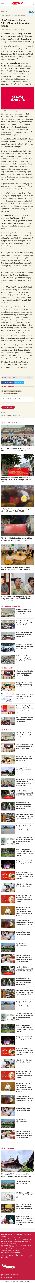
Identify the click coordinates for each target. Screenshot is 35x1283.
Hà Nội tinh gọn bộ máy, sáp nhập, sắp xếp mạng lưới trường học (24, 685)
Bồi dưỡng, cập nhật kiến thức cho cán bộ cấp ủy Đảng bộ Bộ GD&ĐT (24, 673)
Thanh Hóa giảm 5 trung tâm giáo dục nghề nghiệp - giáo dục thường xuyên (24, 623)
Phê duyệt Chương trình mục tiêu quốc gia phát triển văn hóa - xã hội (24, 770)
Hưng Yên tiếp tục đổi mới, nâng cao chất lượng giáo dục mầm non (24, 719)
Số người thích (16, 415)
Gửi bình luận (8, 407)
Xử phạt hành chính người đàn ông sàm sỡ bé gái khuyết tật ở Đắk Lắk (16, 510)
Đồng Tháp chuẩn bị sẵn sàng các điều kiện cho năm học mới (24, 634)
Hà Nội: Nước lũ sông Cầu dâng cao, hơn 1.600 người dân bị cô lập (24, 828)
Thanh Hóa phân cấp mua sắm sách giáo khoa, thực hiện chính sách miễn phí (24, 816)
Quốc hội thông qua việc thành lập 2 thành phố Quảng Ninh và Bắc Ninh (24, 1206)
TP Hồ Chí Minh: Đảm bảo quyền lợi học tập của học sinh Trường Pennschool (16, 539)
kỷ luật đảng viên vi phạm (10, 393)
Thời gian (9, 415)
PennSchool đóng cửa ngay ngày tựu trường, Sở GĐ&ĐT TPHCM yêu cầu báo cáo (16, 480)
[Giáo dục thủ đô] (17, 3)
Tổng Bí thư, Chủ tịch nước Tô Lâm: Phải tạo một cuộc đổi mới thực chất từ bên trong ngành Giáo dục (24, 911)
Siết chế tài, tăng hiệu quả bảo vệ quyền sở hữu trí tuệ (24, 1195)
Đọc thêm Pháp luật (11, 423)
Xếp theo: (3, 415)
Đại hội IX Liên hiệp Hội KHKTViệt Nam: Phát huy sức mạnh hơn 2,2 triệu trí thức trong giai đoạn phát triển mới (24, 1220)
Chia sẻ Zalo (20, 382)
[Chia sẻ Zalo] (32, 12)
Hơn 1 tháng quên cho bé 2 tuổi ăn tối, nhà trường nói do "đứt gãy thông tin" (16, 568)
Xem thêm (17, 1143)
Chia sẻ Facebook (8, 382)
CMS (15, 1281)
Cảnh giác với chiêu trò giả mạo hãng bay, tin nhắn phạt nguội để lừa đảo (15, 449)
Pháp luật (4, 11)
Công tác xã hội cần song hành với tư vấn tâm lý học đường (24, 696)
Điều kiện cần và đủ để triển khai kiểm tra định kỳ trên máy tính (24, 611)
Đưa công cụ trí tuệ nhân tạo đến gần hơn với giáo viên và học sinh (24, 646)
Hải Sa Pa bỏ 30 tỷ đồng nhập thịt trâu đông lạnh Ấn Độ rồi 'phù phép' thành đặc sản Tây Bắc (16, 599)
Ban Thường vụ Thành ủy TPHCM (12, 391)
